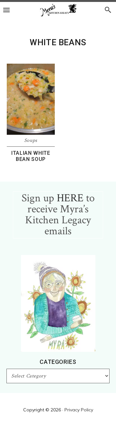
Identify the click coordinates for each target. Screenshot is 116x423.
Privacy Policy (78, 410)
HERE (70, 198)
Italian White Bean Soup (30, 156)
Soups (30, 140)
